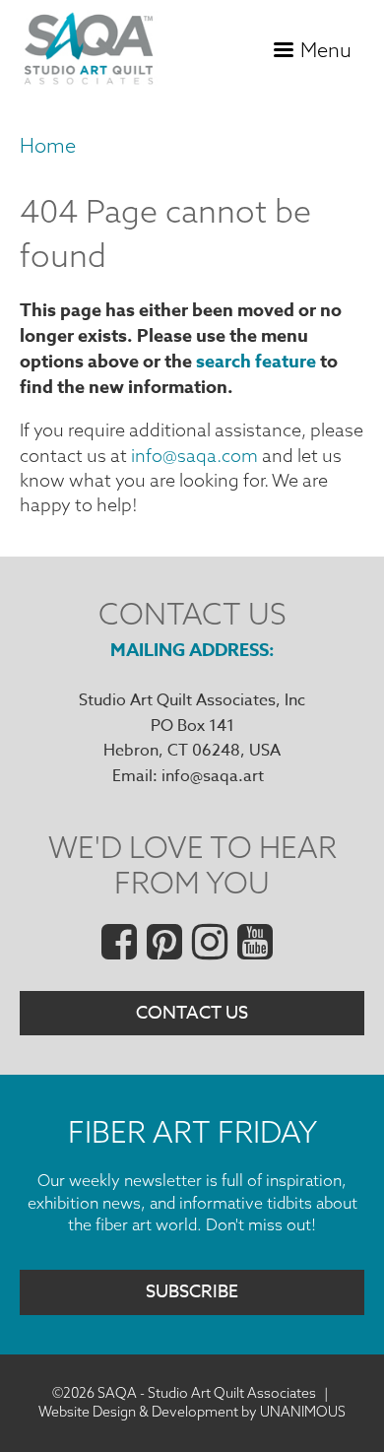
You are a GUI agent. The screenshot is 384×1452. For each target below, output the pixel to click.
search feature (256, 361)
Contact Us (192, 1013)
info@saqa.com (194, 455)
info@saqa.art (212, 776)
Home (48, 145)
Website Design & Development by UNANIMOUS (192, 1411)
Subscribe (192, 1292)
